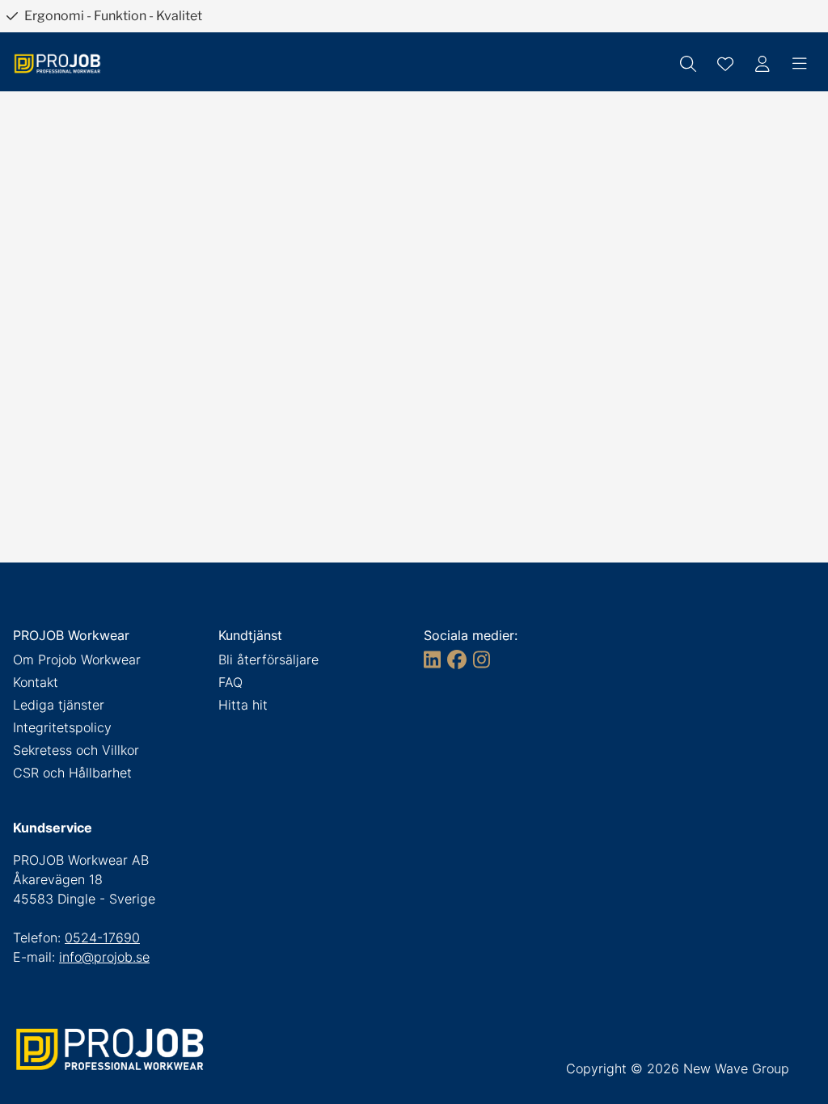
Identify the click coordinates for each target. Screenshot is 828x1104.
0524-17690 (102, 937)
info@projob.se (104, 957)
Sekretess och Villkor (76, 750)
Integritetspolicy (62, 727)
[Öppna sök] (688, 63)
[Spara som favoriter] (725, 63)
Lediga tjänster (58, 705)
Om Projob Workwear (77, 659)
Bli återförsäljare (268, 659)
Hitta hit (243, 705)
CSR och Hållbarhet (72, 773)
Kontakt (35, 682)
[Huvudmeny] (799, 63)
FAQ (230, 682)
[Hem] (57, 63)
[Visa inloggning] (762, 63)
